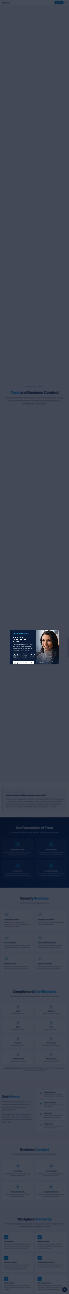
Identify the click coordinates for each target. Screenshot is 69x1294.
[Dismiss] (56, 632)
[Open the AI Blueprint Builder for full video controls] (52, 661)
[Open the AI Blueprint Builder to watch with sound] (56, 661)
